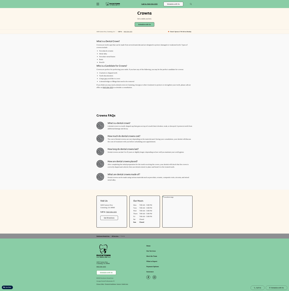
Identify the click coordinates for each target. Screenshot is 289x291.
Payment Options (152, 266)
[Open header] (98, 4)
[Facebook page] (148, 277)
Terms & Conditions (110, 284)
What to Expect (151, 261)
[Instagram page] (154, 277)
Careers (119, 284)
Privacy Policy (100, 284)
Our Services (151, 251)
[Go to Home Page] (113, 4)
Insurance (150, 272)
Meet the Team (151, 256)
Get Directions (109, 218)
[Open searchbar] (191, 4)
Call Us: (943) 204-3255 (149, 4)
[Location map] (177, 211)
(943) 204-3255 (128, 31)
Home (148, 246)
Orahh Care (125, 284)
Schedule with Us (173, 4)
